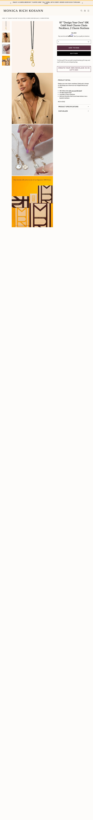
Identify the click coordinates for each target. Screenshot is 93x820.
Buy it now (74, 53)
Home (3, 18)
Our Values (63, 111)
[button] (10, 3)
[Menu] (88, 10)
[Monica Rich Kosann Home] (23, 11)
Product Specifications (68, 106)
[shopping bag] (85, 11)
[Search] (81, 11)
